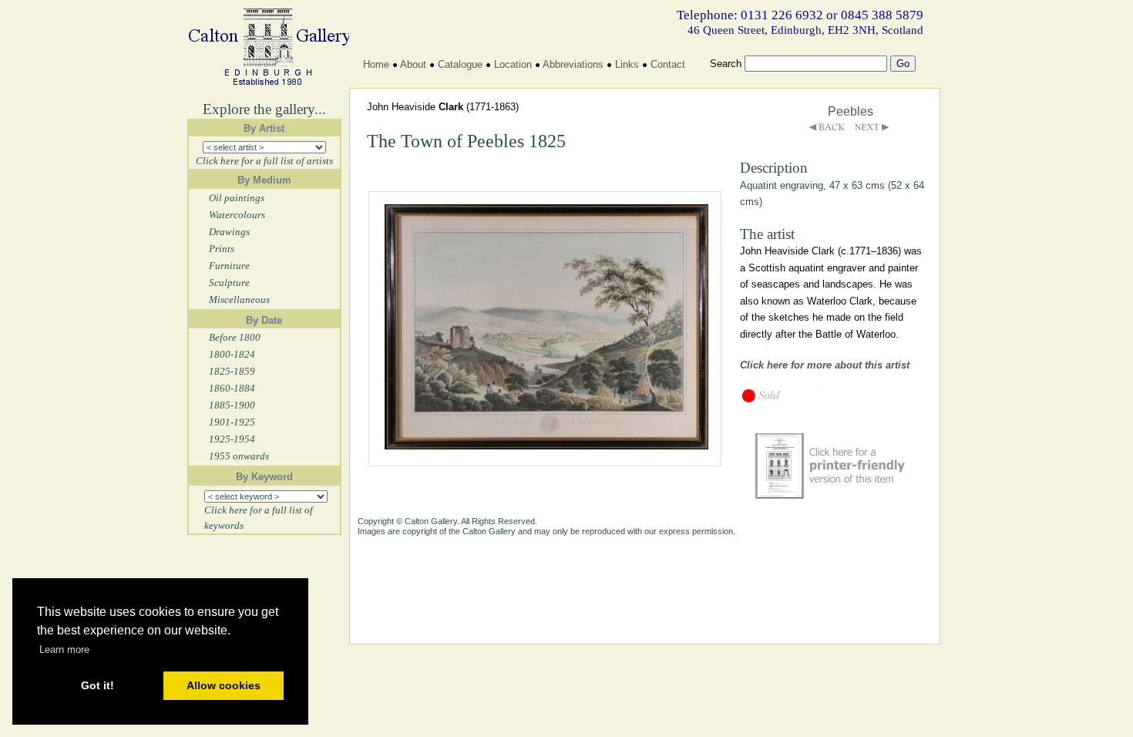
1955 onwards (239, 456)
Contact (668, 64)
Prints (221, 248)
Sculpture (229, 282)
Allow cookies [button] (224, 685)
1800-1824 (232, 354)
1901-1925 (232, 422)
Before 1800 (235, 337)
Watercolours (237, 214)
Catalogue (460, 64)
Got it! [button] (97, 685)
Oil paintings (236, 198)
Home (376, 64)
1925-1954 (232, 439)
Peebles (850, 111)
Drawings (229, 231)
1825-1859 (232, 371)
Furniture (229, 265)
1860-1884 (232, 388)
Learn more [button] (64, 649)
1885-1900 (232, 405)
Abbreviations (573, 64)
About (413, 64)
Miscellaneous (239, 299)
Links (627, 64)
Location (513, 64)
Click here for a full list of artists (264, 161)
